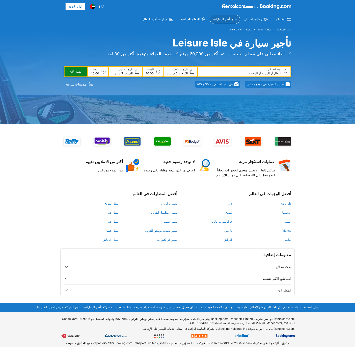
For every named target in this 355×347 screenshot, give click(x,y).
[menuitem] (283, 19)
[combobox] (241, 73)
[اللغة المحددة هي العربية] (92, 6)
